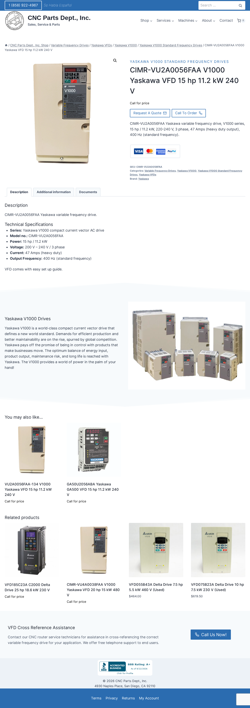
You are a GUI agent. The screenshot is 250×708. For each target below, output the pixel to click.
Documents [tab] (88, 192)
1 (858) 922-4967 (23, 5)
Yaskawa (143, 178)
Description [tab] (19, 192)
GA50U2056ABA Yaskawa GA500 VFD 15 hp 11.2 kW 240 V (93, 489)
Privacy (112, 698)
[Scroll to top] (10, 696)
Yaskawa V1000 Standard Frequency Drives (179, 62)
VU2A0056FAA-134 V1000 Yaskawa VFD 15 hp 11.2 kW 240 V (28, 489)
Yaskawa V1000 (186, 170)
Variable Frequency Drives (160, 170)
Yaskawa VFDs (147, 174)
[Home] (6, 45)
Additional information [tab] (54, 192)
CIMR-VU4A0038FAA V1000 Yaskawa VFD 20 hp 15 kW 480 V (93, 589)
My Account (149, 698)
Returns (128, 698)
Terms (96, 698)
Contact (226, 20)
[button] (115, 60)
